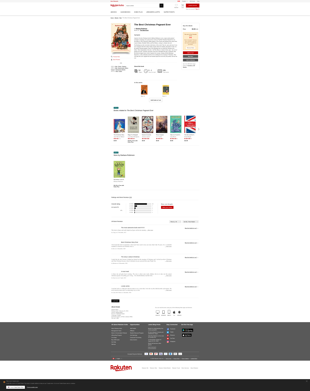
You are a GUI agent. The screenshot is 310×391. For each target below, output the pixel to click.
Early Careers (133, 339)
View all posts (152, 347)
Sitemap (113, 344)
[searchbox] (144, 6)
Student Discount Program (137, 333)
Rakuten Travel (176, 368)
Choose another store (32, 387)
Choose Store (190, 47)
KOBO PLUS (138, 12)
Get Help (113, 342)
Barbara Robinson (141, 28)
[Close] (307, 381)
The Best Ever (144, 30)
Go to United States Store (17, 387)
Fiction (119, 66)
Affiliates (132, 330)
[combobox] (175, 221)
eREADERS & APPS (153, 12)
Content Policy (194, 358)
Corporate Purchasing (135, 337)
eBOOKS (114, 12)
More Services (185, 368)
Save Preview (116, 59)
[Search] (161, 6)
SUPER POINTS (169, 12)
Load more (115, 300)
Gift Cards (192, 1)
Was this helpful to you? (191, 228)
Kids (116, 66)
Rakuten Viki (145, 368)
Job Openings (133, 335)
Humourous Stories (120, 69)
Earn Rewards (114, 1)
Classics (124, 66)
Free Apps (114, 337)
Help (198, 1)
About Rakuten (194, 368)
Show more (149, 230)
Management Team (116, 330)
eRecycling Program (116, 335)
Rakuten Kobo (117, 5)
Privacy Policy (176, 358)
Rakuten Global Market (165, 368)
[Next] (198, 129)
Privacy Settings (185, 358)
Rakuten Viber (153, 368)
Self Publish (133, 328)
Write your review (167, 207)
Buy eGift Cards (115, 339)
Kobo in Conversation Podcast (119, 333)
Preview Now (116, 56)
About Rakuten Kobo (116, 328)
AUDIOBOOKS (126, 12)
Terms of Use (168, 358)
